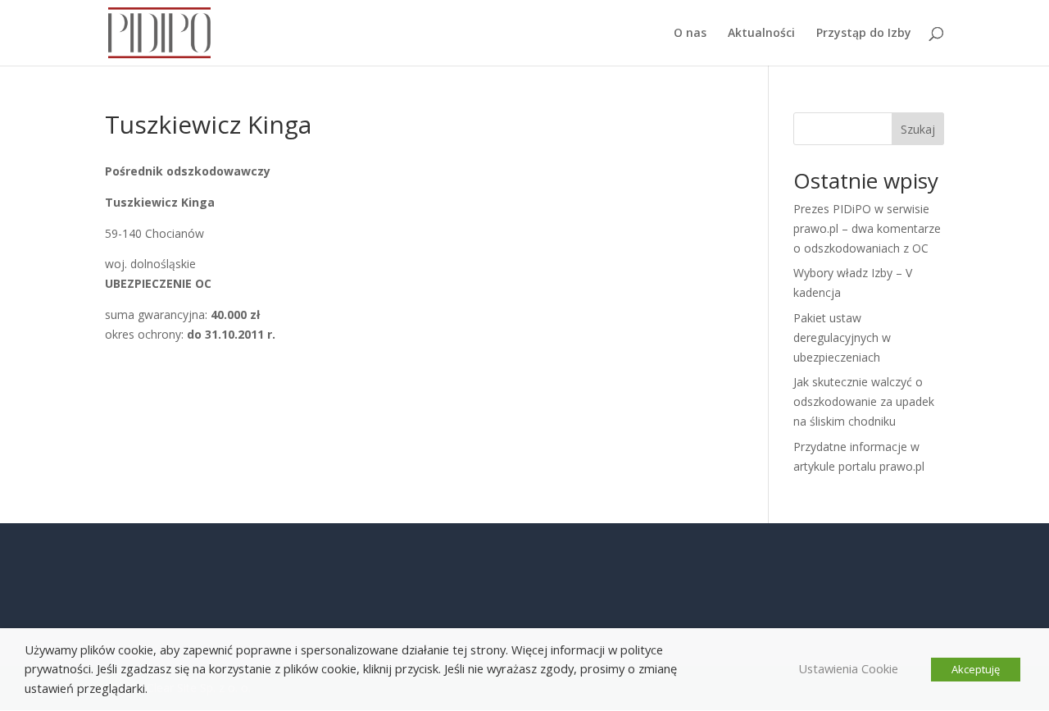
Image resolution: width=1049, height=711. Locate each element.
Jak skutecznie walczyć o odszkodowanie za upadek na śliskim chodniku (863, 401)
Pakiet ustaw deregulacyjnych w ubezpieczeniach (842, 337)
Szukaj (918, 129)
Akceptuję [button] (975, 669)
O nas (690, 33)
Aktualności (761, 33)
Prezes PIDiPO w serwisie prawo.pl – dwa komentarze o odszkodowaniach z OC (867, 228)
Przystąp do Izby (863, 33)
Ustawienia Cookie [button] (848, 668)
